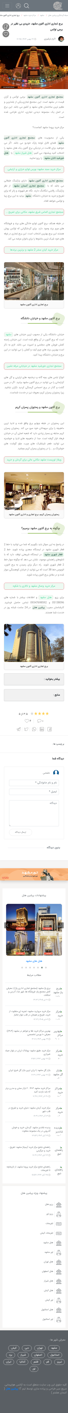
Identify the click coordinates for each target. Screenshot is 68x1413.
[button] (46, 967)
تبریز (59, 1362)
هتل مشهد (46, 597)
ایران (8, 1362)
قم (47, 1362)
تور (34, 1369)
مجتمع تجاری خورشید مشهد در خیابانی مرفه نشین (34, 366)
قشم (36, 1362)
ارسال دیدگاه (20, 832)
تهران (40, 1348)
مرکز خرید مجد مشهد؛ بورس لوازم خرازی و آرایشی (34, 169)
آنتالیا (22, 1362)
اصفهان (38, 1355)
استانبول (54, 1355)
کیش (14, 1348)
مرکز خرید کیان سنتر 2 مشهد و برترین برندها (34, 250)
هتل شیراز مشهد (23, 153)
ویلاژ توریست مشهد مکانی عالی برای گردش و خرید (34, 460)
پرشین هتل (12, 1389)
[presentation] (61, 925)
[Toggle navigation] (7, 5)
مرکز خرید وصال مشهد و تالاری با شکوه (34, 586)
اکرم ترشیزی (50, 39)
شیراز (23, 1355)
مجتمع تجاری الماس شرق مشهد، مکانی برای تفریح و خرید (33, 212)
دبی (27, 1348)
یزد (10, 1355)
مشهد (8, 334)
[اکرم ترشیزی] (61, 39)
